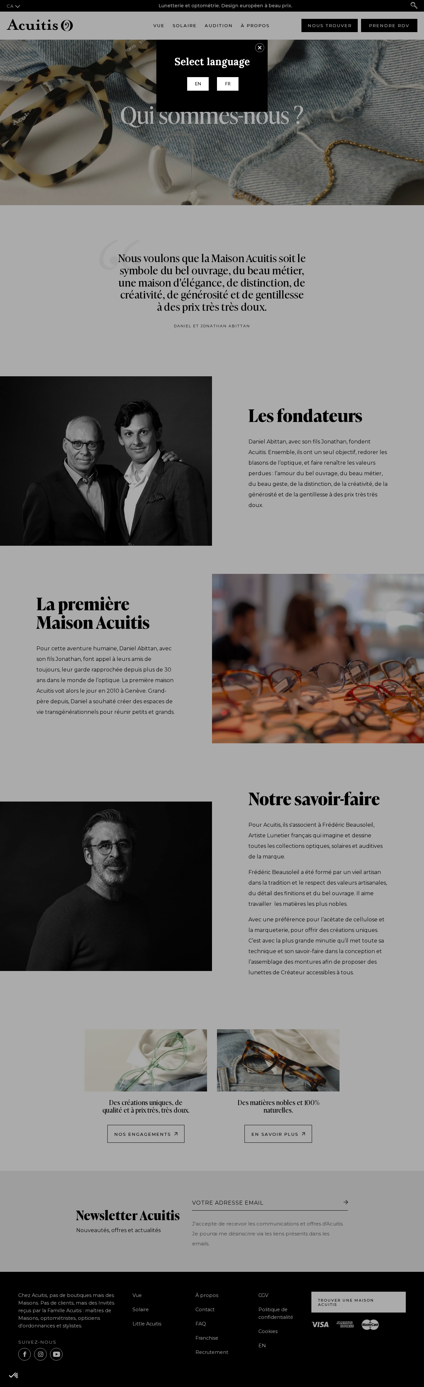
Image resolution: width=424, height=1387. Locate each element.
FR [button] (228, 83)
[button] (260, 48)
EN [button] (198, 83)
